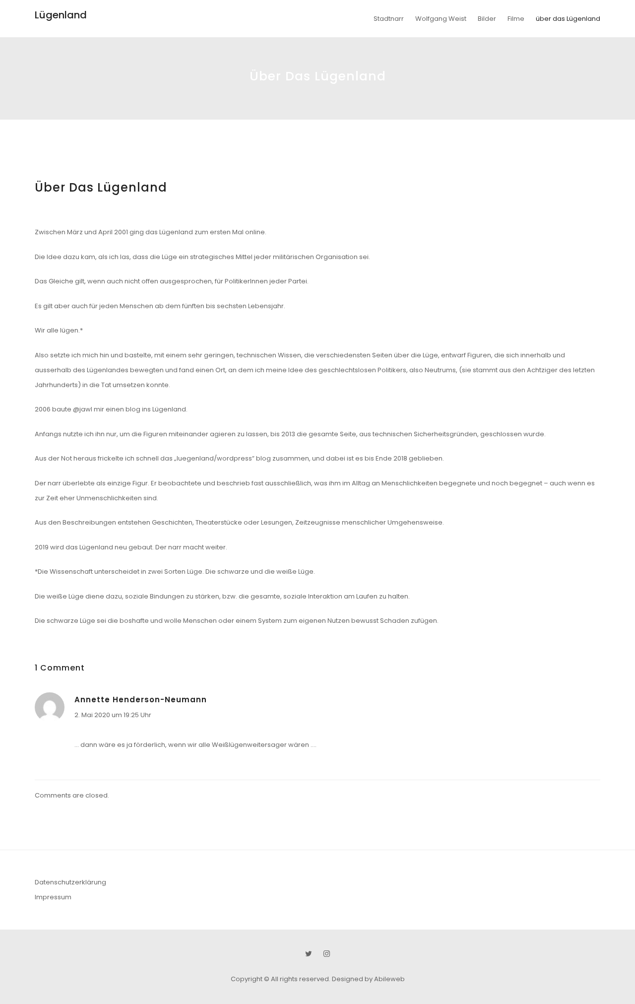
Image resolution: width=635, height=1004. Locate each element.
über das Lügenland (568, 18)
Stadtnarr (389, 18)
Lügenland (61, 15)
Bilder (487, 18)
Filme (516, 18)
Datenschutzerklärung (70, 882)
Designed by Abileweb (368, 979)
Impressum (53, 897)
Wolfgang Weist (440, 18)
